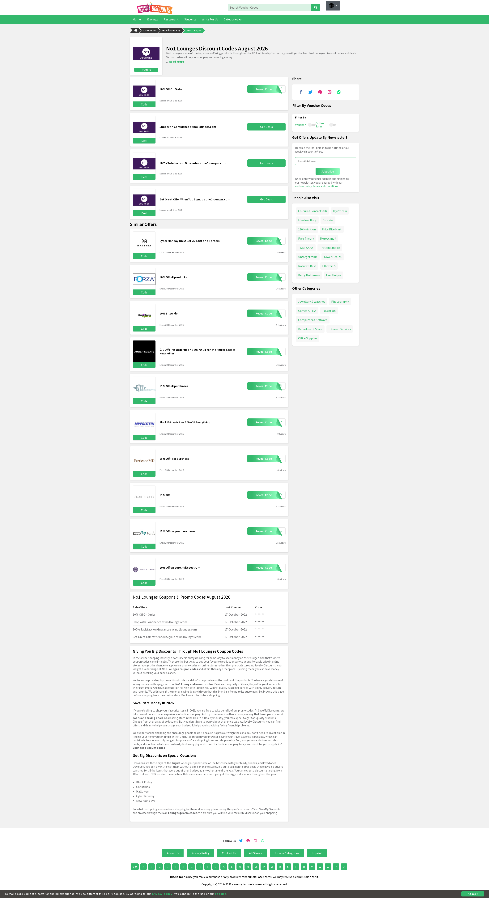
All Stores (255, 853)
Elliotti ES (329, 266)
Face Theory (306, 238)
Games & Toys (307, 310)
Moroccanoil (328, 238)
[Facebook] (301, 92)
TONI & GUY (305, 247)
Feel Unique (333, 275)
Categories (231, 19)
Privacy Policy (200, 853)
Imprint (317, 853)
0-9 (135, 867)
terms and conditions (325, 186)
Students (190, 19)
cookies (220, 893)
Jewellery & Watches (311, 301)
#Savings (152, 19)
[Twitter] (310, 92)
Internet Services (340, 329)
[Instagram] (329, 92)
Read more (176, 61)
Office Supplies (307, 338)
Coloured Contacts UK (312, 211)
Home (137, 19)
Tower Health (333, 257)
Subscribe (327, 171)
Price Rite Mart (332, 229)
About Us (173, 853)
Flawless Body (307, 220)
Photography (340, 301)
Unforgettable (307, 257)
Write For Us (210, 19)
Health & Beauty (171, 30)
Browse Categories (286, 853)
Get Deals (266, 127)
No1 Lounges (194, 30)
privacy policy (162, 893)
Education (329, 310)
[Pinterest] (320, 92)
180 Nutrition (307, 229)
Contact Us (229, 853)
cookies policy (303, 186)
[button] (333, 6)
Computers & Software (312, 320)
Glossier (328, 220)
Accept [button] (473, 893)
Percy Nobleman (309, 275)
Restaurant (171, 19)
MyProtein (340, 211)
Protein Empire (330, 247)
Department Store (310, 329)
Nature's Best (307, 266)
